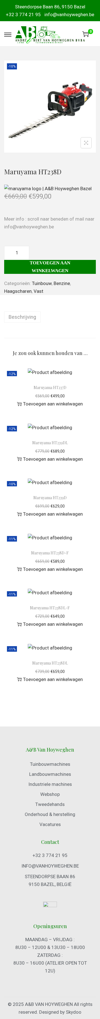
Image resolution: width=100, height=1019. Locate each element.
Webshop (50, 794)
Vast (38, 291)
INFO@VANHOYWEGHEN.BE (50, 866)
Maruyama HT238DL (50, 663)
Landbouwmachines (50, 774)
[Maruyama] (48, 188)
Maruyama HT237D (50, 387)
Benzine (62, 283)
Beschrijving (22, 317)
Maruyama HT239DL (50, 442)
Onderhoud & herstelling (50, 814)
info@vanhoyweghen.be (69, 14)
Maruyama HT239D (50, 497)
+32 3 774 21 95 (23, 14)
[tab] (50, 317)
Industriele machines (50, 784)
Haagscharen (18, 291)
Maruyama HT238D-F (50, 553)
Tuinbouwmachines (50, 764)
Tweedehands (50, 804)
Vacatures (50, 824)
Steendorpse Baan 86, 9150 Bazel (50, 6)
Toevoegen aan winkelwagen (50, 266)
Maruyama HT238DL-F (50, 607)
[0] (85, 34)
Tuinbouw (42, 283)
